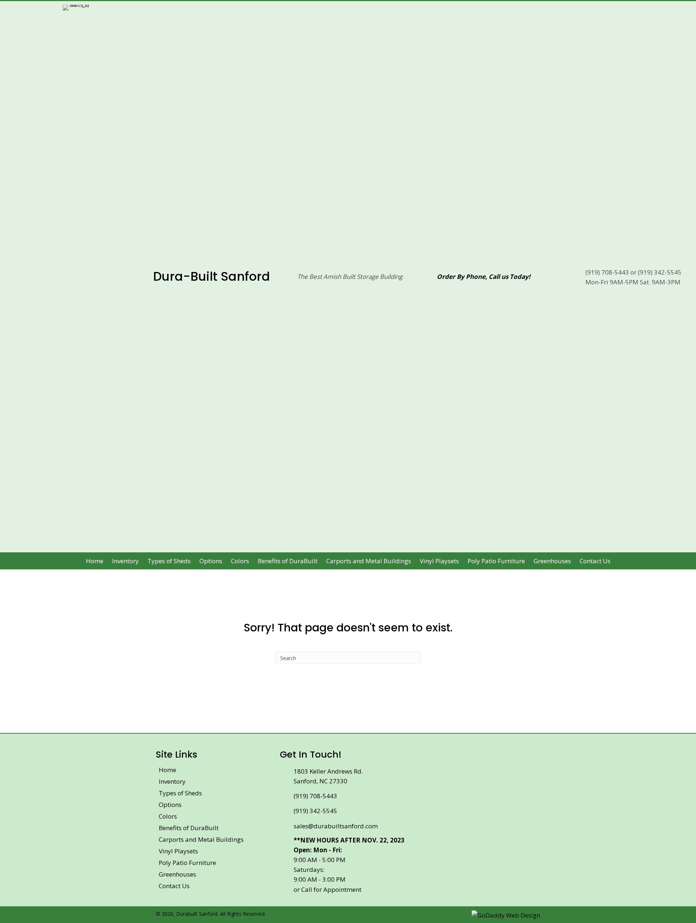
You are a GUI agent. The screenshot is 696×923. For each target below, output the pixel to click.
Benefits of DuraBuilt (189, 828)
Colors (168, 816)
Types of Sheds (180, 793)
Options (170, 804)
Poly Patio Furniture (187, 862)
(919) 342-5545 (660, 272)
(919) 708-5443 (607, 272)
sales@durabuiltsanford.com (336, 826)
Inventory (172, 781)
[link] (94, 560)
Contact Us (174, 886)
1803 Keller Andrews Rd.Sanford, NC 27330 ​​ (328, 776)
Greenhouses (177, 874)
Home (167, 770)
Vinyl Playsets (178, 851)
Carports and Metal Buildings (201, 839)
